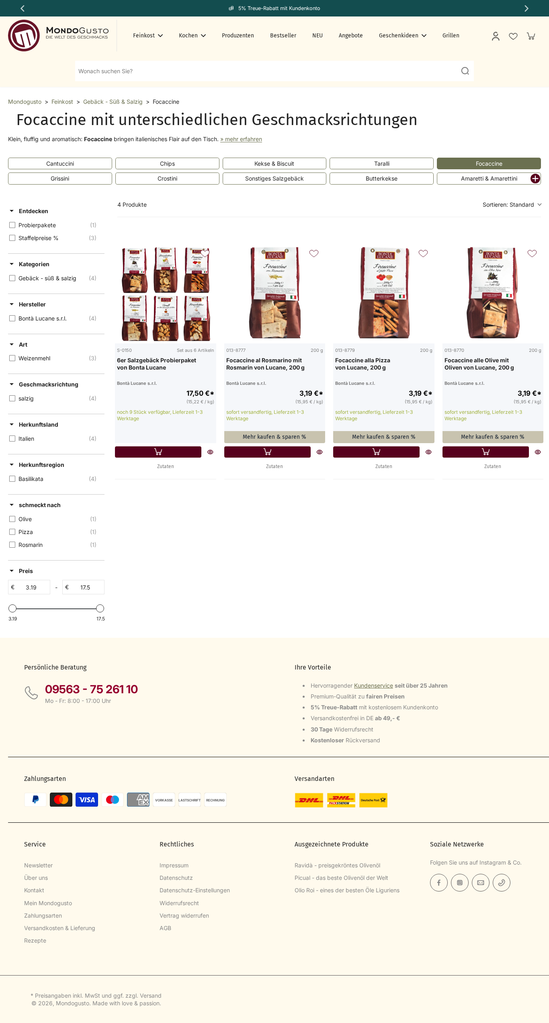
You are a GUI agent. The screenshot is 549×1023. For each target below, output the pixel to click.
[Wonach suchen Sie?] (465, 70)
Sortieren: (508, 204)
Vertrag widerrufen (184, 915)
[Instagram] (460, 883)
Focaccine (489, 163)
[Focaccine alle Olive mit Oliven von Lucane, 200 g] (493, 292)
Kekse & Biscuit (274, 163)
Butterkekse (381, 178)
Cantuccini (60, 163)
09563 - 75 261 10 (91, 689)
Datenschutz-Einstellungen (195, 890)
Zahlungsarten (43, 915)
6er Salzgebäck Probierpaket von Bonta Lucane (156, 364)
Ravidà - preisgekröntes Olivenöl (337, 865)
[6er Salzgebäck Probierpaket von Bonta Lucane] (165, 292)
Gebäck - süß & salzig (113, 101)
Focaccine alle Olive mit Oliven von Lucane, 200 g (479, 364)
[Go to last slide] (21, 8)
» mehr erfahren (241, 139)
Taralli (381, 163)
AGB (165, 927)
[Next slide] (527, 8)
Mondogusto (24, 101)
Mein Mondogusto (48, 903)
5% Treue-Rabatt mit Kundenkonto (279, 8)
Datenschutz (176, 877)
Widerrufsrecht (179, 903)
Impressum (174, 865)
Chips (167, 163)
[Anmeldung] (495, 36)
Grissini (60, 178)
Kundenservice (373, 685)
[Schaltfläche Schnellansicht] (210, 452)
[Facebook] (439, 883)
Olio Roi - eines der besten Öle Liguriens (347, 890)
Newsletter (38, 865)
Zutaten (165, 466)
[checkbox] (54, 225)
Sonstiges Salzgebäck (274, 178)
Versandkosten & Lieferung (59, 927)
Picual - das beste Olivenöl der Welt (341, 877)
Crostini (167, 178)
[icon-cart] (530, 36)
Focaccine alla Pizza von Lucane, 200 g (362, 364)
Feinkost (62, 101)
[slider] (12, 608)
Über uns (36, 877)
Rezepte (35, 940)
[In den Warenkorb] (158, 452)
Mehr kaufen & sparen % (274, 436)
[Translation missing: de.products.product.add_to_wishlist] (513, 36)
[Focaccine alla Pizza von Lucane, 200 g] (383, 292)
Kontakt (34, 890)
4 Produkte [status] (132, 204)
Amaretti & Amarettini (489, 178)
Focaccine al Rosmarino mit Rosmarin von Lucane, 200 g (265, 364)
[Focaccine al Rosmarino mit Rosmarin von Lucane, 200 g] (275, 292)
